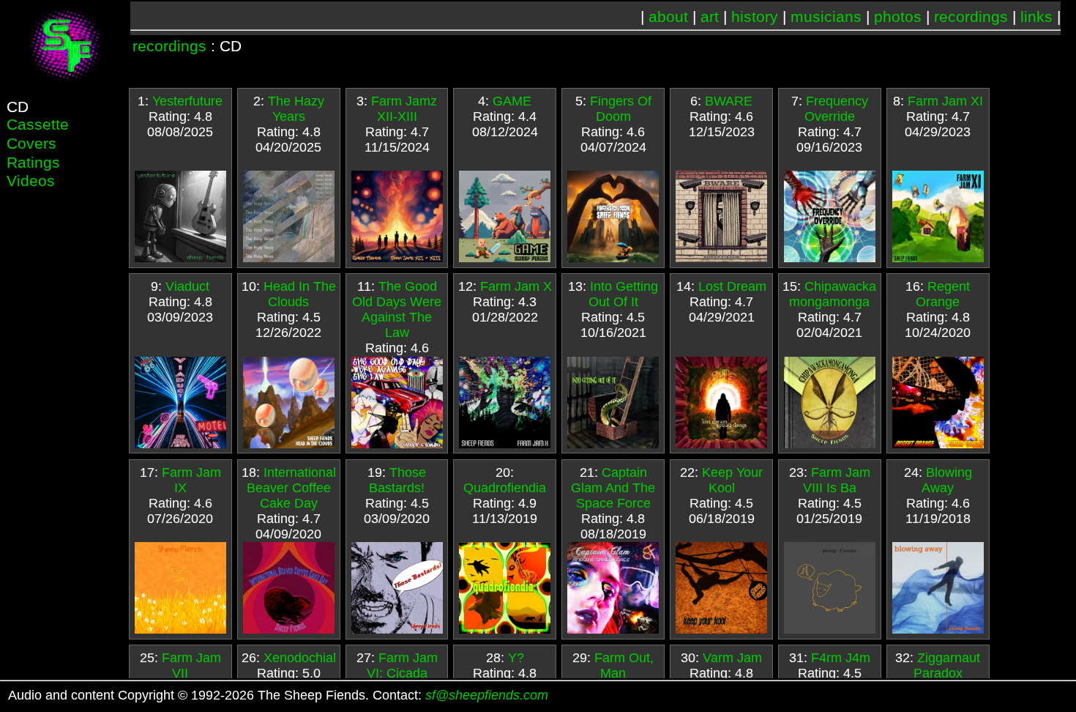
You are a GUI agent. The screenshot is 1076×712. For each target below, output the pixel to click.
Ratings (33, 162)
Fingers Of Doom (620, 109)
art (709, 16)
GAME (512, 101)
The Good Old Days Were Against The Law (396, 309)
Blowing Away (947, 480)
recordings (971, 16)
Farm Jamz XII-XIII (404, 109)
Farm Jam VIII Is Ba (836, 480)
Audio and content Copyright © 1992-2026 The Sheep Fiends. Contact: (278, 695)
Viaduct (187, 286)
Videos (31, 180)
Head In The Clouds (300, 294)
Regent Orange (943, 294)
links (1036, 16)
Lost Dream (732, 286)
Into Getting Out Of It (624, 294)
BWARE (728, 101)
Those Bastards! (397, 480)
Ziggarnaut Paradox (947, 665)
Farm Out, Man (624, 665)
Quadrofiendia (504, 488)
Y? (516, 657)
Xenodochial (300, 657)
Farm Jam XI (945, 101)
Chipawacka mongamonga (832, 294)
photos (898, 16)
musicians (826, 16)
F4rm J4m (840, 657)
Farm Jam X (516, 286)
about (668, 16)
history (754, 16)
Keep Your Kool (732, 480)
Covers (31, 143)
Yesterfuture (187, 101)
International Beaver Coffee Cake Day (291, 488)
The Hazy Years (296, 109)
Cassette (38, 124)
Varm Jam (732, 657)
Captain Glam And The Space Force (613, 488)
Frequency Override (836, 109)
